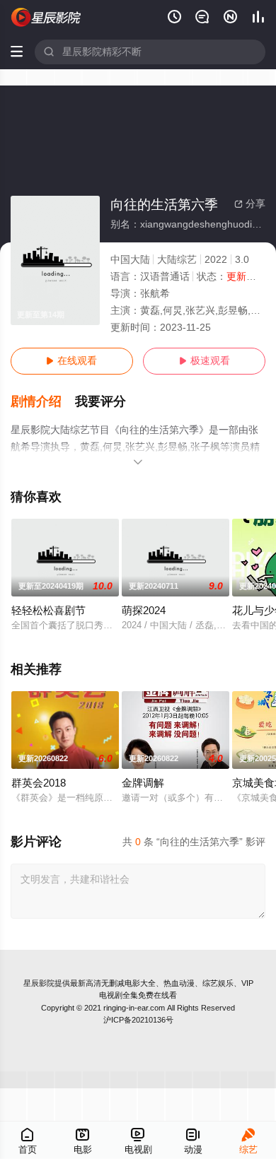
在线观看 (71, 360)
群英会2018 (38, 783)
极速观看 (204, 360)
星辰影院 (38, 983)
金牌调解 (143, 783)
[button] (43, 401)
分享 (249, 204)
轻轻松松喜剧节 (48, 610)
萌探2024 (144, 610)
